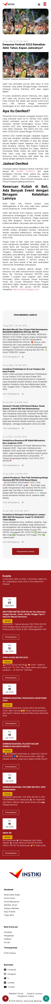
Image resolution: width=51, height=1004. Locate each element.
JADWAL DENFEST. (27, 171)
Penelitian (8, 932)
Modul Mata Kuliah (12, 895)
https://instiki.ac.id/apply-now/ (26, 289)
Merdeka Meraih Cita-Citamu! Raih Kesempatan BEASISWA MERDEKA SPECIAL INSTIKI (25, 330)
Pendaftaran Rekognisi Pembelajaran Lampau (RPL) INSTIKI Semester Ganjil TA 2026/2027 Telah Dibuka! (24, 517)
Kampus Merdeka (11, 908)
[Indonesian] (44, 5)
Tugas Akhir (9, 915)
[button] (39, 4)
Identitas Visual (10, 905)
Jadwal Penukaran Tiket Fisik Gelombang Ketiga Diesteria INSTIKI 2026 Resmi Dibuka (25, 478)
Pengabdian (9, 935)
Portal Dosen (9, 898)
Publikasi (7, 939)
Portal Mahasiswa (11, 901)
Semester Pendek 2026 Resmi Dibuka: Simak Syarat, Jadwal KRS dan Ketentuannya (24, 407)
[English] (44, 3)
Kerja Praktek (9, 911)
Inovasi (7, 942)
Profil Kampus (10, 953)
